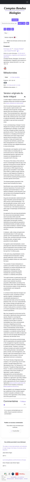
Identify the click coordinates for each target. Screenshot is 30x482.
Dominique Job (7, 49)
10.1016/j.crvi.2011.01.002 (13, 85)
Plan (6, 33)
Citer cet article (16, 77)
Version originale (9, 37)
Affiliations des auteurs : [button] (10, 87)
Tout (20, 23)
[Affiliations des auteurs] (18, 51)
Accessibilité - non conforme (17, 477)
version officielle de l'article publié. (14, 103)
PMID (5, 82)
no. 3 (8, 29)
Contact (26, 478)
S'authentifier (15, 431)
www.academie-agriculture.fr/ (17, 383)
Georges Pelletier (18, 49)
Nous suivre (11, 478)
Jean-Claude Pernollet (10, 51)
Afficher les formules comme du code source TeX (15, 41)
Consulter (15, 20)
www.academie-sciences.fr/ (11, 386)
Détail (6, 77)
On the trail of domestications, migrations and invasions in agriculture (15, 55)
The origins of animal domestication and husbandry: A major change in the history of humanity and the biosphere (15, 447)
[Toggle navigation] (27, 2)
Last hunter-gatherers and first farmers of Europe (14, 460)
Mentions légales (19, 478)
